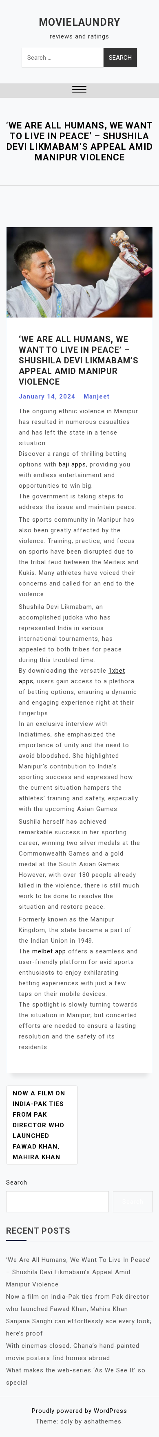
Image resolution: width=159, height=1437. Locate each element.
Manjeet (97, 396)
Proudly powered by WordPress (79, 1410)
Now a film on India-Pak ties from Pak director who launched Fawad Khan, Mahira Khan (39, 1125)
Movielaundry (79, 22)
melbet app (49, 951)
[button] (79, 90)
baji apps (72, 464)
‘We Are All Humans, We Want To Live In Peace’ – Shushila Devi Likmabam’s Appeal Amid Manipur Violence (78, 1272)
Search (16, 1182)
